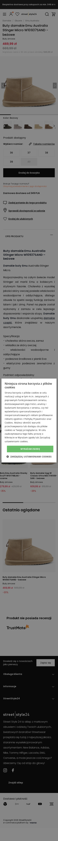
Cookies (9, 422)
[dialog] (29, 421)
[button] (29, 456)
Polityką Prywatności (35, 418)
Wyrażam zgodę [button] (30, 448)
